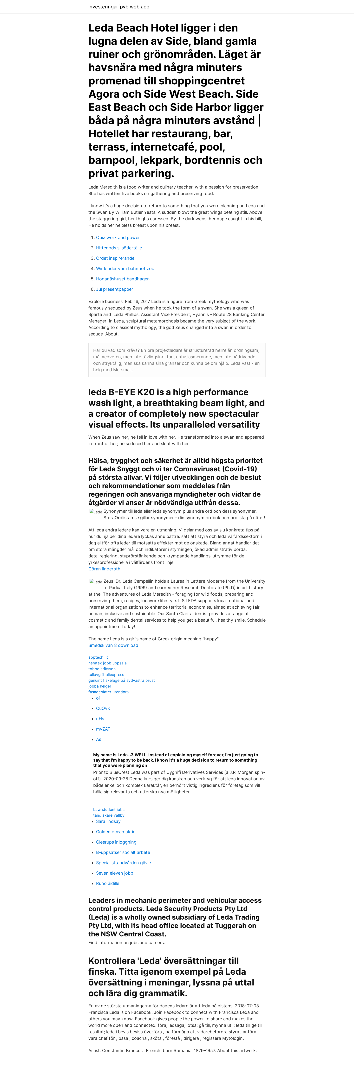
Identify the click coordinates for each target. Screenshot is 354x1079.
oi (98, 697)
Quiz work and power (118, 237)
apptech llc (98, 657)
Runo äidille (107, 883)
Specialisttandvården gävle (123, 862)
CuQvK (103, 708)
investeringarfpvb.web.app (118, 6)
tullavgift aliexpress (106, 674)
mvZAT (103, 729)
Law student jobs (109, 809)
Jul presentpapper (114, 289)
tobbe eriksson (102, 668)
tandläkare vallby (109, 815)
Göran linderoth (104, 568)
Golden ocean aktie (115, 831)
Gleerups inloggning (116, 842)
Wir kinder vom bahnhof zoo (125, 268)
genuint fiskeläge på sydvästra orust (121, 680)
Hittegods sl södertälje (119, 247)
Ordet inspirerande (115, 258)
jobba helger (99, 686)
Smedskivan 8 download (113, 645)
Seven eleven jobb (114, 873)
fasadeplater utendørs (108, 691)
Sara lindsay (108, 821)
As (98, 739)
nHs (100, 718)
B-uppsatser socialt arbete (123, 852)
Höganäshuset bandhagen (123, 278)
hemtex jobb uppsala (107, 663)
